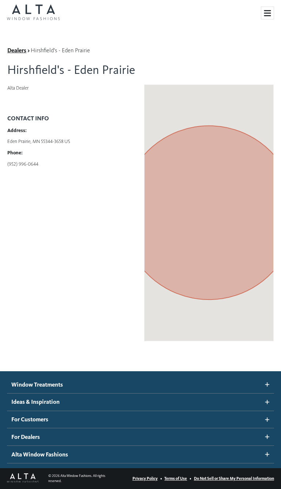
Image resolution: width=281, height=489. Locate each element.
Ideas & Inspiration (35, 401)
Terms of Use (175, 478)
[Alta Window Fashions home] (33, 13)
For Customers (29, 419)
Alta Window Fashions (39, 454)
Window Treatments (37, 384)
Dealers (16, 50)
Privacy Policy (145, 478)
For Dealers (25, 436)
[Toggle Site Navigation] (267, 13)
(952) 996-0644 (22, 164)
